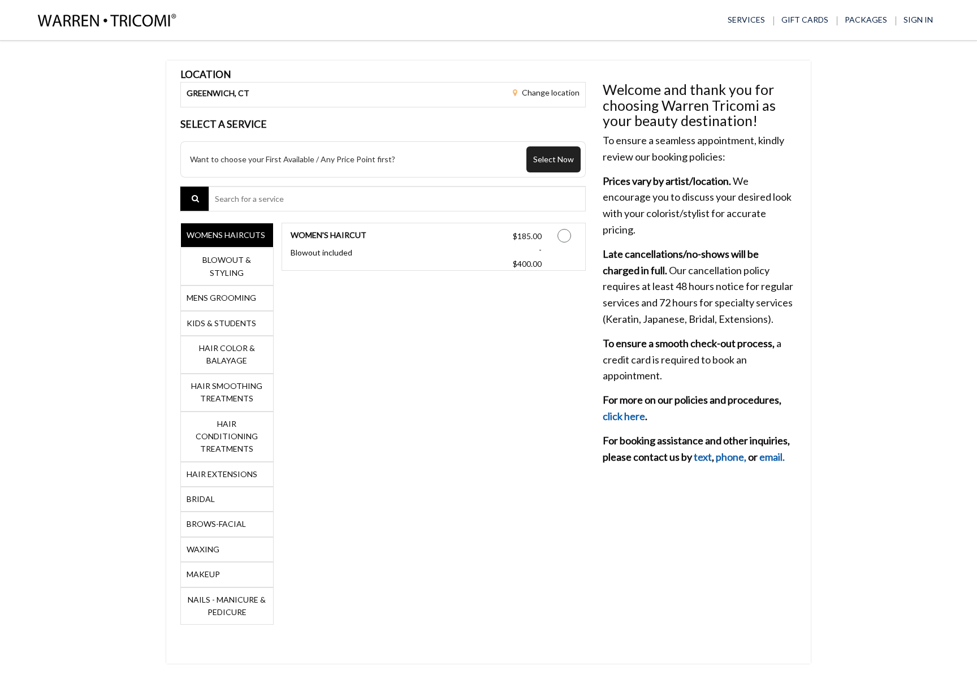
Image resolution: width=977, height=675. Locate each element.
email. (772, 457)
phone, (731, 457)
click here (624, 416)
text (703, 457)
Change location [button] (550, 92)
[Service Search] (194, 198)
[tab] (227, 235)
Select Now (553, 159)
